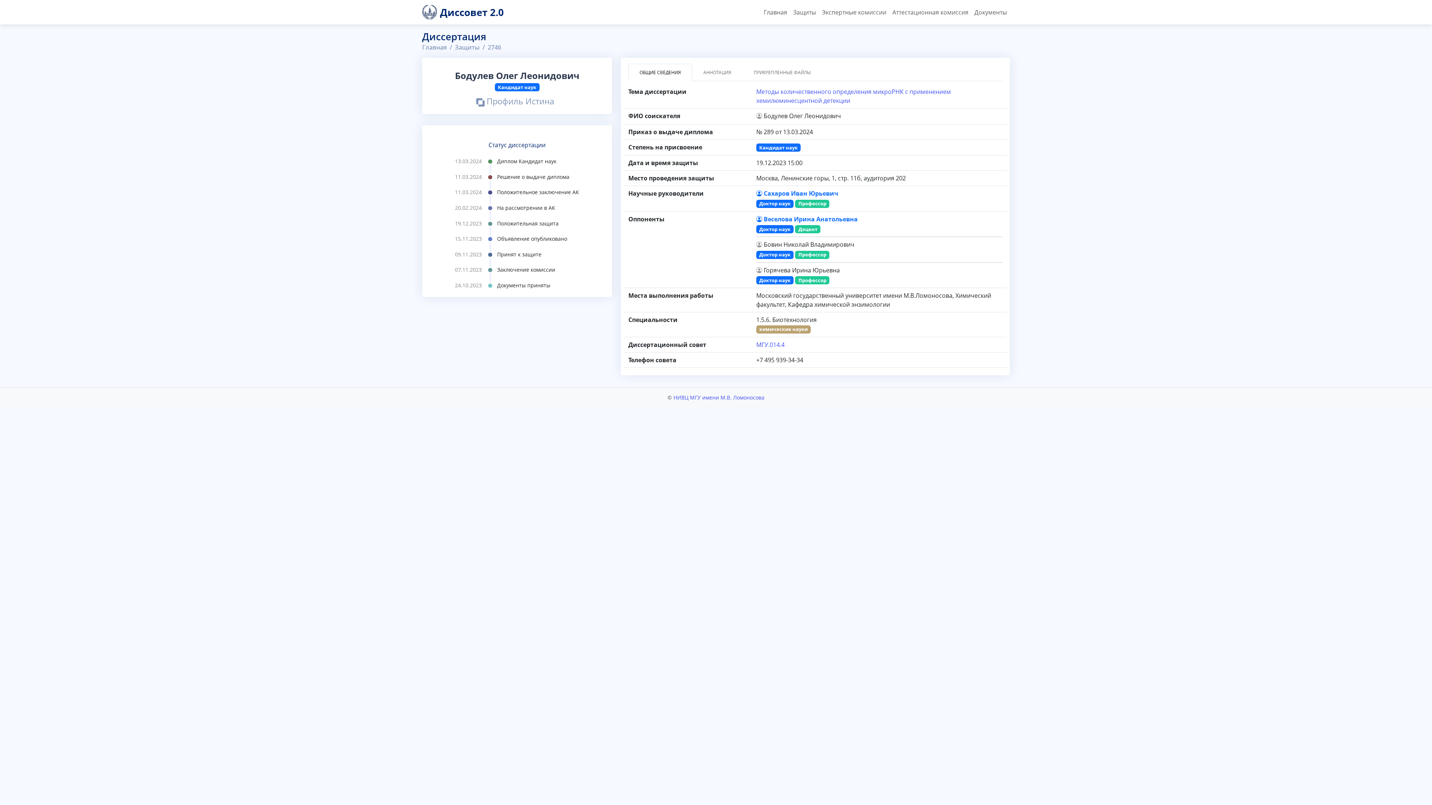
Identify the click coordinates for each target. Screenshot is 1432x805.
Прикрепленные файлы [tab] (782, 72)
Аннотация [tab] (717, 72)
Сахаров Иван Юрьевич (801, 193)
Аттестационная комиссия (930, 12)
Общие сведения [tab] (660, 72)
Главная (775, 12)
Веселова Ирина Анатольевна (811, 219)
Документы (990, 12)
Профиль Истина (519, 102)
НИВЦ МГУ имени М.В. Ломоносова (718, 397)
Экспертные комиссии (854, 12)
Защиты (804, 12)
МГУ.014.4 (770, 345)
